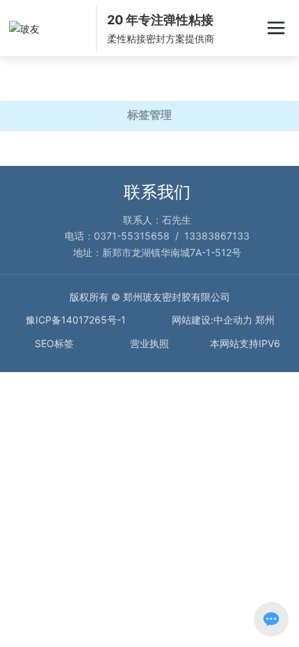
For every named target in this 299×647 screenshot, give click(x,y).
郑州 (265, 320)
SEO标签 (54, 343)
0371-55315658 (132, 236)
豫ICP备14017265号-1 (76, 320)
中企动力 (232, 320)
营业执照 (149, 343)
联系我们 (157, 192)
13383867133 (217, 236)
